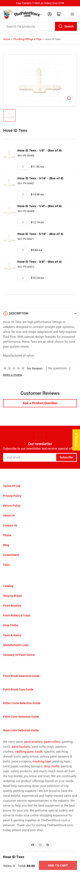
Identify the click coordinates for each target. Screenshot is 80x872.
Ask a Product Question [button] (40, 403)
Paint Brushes (12, 605)
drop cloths (51, 766)
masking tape (41, 761)
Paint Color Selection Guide (21, 716)
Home (6, 39)
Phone (7, 535)
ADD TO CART (58, 865)
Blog (6, 545)
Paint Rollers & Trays (16, 615)
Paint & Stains (12, 635)
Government (11, 555)
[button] (14, 368)
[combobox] (40, 26)
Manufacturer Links (16, 645)
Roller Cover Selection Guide (21, 703)
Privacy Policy (12, 495)
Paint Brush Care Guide (18, 689)
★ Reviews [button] (76, 439)
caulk (38, 751)
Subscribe (66, 457)
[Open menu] (72, 14)
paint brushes (33, 742)
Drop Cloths (10, 625)
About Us (9, 515)
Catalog (8, 586)
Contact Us (10, 525)
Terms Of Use (12, 486)
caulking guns (24, 751)
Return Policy (12, 505)
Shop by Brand (12, 595)
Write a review (12, 375)
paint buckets (21, 747)
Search (69, 26)
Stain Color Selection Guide (21, 730)
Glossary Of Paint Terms (19, 655)
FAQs (6, 564)
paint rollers (52, 742)
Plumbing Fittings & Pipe (27, 39)
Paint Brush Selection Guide (21, 676)
